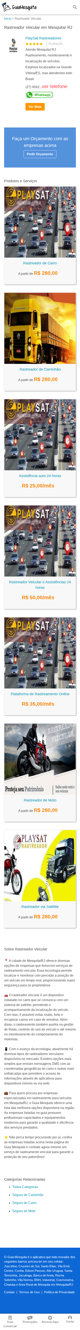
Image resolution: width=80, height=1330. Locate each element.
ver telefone (54, 86)
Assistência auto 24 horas (40, 476)
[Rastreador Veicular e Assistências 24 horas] (40, 575)
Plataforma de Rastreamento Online (40, 694)
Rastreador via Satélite (40, 907)
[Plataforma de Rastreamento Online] (40, 687)
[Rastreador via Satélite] (40, 900)
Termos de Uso (29, 1292)
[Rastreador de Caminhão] (40, 362)
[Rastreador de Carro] (40, 256)
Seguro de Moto (23, 1211)
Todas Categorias (25, 1187)
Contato (9, 1292)
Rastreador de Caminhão (40, 369)
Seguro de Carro (24, 1203)
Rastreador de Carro (40, 263)
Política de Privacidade (59, 1292)
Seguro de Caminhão (27, 1195)
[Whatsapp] (49, 95)
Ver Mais (35, 106)
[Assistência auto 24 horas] (40, 469)
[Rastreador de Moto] (40, 793)
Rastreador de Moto (40, 800)
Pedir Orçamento (40, 154)
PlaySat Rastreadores (43, 38)
